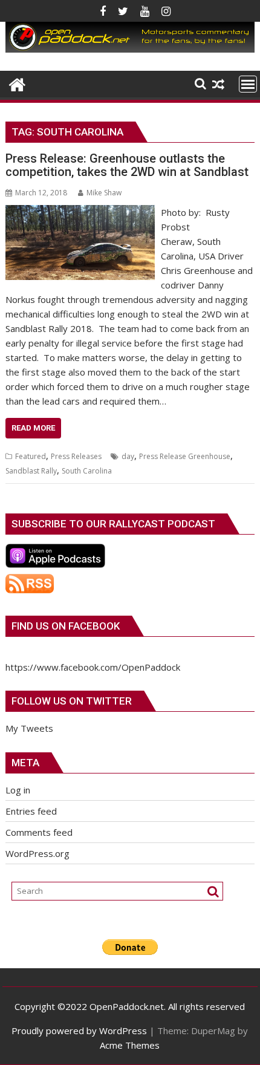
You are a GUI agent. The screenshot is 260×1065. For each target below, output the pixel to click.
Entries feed (31, 811)
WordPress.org (37, 853)
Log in (17, 790)
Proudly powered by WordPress (79, 1030)
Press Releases (76, 456)
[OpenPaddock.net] (129, 49)
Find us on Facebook (65, 626)
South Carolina (87, 471)
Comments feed (39, 832)
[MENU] (248, 84)
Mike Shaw (104, 192)
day (128, 456)
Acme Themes (130, 1045)
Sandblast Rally (31, 471)
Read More (33, 427)
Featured (30, 456)
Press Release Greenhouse (184, 456)
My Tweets (29, 728)
